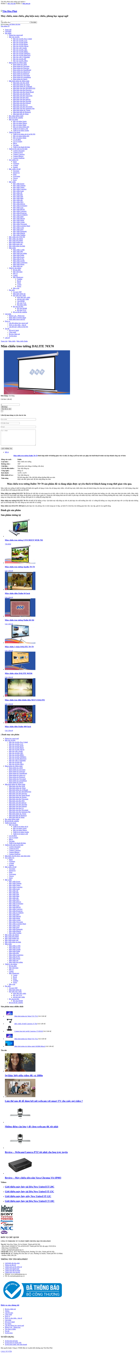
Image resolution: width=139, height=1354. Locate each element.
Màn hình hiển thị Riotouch (22, 112)
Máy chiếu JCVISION (20, 215)
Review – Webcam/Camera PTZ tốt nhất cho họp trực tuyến (36, 1152)
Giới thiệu (8, 31)
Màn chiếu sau (17, 266)
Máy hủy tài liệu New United (22, 39)
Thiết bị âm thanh (14, 132)
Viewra (15, 178)
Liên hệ (7, 338)
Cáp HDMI (21, 301)
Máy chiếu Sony (18, 229)
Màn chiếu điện (18, 251)
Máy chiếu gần (18, 200)
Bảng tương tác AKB (20, 64)
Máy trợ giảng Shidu (19, 125)
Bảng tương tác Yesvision (21, 66)
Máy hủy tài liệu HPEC (20, 51)
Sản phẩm (8, 33)
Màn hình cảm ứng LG (20, 105)
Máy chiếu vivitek (19, 222)
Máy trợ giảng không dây (21, 127)
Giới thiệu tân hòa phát (12, 1263)
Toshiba (19, 279)
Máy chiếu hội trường (16, 240)
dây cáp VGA (21, 303)
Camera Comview (19, 154)
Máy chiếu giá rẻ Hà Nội (17, 237)
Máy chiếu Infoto (18, 220)
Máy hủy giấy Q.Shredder (21, 57)
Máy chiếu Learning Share (21, 226)
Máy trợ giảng (13, 119)
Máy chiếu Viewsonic (20, 224)
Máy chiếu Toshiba (19, 235)
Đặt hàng (4, 407)
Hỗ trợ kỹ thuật (14, 330)
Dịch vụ (7, 321)
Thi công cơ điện (10, 1329)
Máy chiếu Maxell (19, 218)
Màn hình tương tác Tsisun (21, 110)
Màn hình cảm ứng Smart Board (23, 92)
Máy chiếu (12, 182)
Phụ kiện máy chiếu (19, 295)
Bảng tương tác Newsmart (21, 75)
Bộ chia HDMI (22, 308)
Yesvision (16, 171)
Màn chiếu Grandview (20, 262)
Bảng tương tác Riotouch (21, 73)
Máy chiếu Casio (18, 228)
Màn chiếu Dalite (18, 255)
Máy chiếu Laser (18, 191)
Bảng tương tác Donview (21, 68)
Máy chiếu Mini (18, 198)
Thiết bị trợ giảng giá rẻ (20, 826)
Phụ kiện (12, 290)
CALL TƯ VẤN (6, 1351)
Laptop (15, 275)
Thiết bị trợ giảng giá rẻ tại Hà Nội (24, 134)
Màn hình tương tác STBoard (22, 86)
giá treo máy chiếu (23, 299)
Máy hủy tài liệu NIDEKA (21, 53)
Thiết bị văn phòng (15, 268)
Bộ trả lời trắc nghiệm (16, 118)
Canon (19, 284)
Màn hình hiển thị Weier (21, 114)
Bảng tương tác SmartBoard (22, 70)
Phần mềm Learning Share (17, 317)
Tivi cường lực (13, 160)
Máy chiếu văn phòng (16, 239)
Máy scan (16, 288)
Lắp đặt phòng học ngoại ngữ (18, 323)
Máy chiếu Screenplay (20, 206)
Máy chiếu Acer (18, 207)
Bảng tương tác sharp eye (17, 775)
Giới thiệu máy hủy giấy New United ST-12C (28, 1196)
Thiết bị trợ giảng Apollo (21, 130)
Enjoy (15, 180)
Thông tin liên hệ (10, 1265)
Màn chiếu (12, 248)
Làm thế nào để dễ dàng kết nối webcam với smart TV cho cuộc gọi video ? (44, 1101)
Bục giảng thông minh (16, 116)
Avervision (16, 176)
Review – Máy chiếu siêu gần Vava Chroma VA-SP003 (33, 1177)
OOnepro (16, 163)
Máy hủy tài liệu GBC (20, 50)
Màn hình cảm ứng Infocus (21, 99)
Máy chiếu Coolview (20, 211)
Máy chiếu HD (18, 195)
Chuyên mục (9, 1313)
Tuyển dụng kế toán (11, 1341)
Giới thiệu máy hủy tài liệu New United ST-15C (29, 1191)
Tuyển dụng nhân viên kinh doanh (16, 1344)
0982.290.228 (26, 3)
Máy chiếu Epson (18, 184)
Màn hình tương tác (19, 294)
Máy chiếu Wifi (18, 196)
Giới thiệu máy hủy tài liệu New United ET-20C (29, 1186)
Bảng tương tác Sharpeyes (21, 72)
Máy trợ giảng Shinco (20, 123)
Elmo (14, 174)
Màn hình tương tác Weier (21, 84)
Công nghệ (12, 332)
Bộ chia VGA (21, 310)
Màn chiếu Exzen (18, 257)
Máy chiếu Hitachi (19, 233)
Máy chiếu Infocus (19, 204)
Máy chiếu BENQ (19, 209)
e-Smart (15, 165)
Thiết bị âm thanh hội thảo (21, 147)
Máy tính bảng (17, 272)
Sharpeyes (16, 173)
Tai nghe (16, 145)
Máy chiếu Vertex (18, 187)
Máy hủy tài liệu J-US (20, 40)
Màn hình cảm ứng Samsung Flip (23, 108)
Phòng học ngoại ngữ (16, 35)
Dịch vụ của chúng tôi (10, 1305)
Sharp (15, 162)
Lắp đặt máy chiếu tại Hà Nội (18, 327)
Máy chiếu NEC (18, 202)
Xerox (19, 286)
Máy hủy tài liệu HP (19, 59)
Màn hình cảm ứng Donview (22, 90)
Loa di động (17, 140)
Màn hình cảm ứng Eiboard (22, 103)
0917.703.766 (12, 3)
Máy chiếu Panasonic (20, 231)
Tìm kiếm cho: (5, 22)
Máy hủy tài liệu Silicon (20, 46)
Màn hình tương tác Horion (18, 797)
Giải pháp (8, 314)
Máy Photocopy (18, 277)
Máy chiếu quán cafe (15, 244)
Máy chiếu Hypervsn (20, 213)
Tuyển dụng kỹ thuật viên (13, 1343)
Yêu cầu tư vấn (6, 409)
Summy (15, 167)
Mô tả (7, 452)
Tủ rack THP (17, 292)
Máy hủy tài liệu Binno (20, 44)
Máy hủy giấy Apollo (20, 48)
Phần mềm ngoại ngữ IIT (17, 319)
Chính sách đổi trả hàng (12, 1270)
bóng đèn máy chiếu (23, 297)
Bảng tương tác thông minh (18, 62)
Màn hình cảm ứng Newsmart (22, 107)
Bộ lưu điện (17, 270)
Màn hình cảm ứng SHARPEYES (24, 88)
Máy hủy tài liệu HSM (20, 42)
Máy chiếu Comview (20, 189)
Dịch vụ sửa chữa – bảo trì (17, 325)
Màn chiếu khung (18, 264)
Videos (7, 1311)
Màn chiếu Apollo (19, 261)
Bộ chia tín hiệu (18, 306)
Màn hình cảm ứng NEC (21, 97)
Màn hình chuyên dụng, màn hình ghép (17, 856)
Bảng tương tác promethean (22, 77)
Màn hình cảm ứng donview (18, 793)
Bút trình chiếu (22, 305)
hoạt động (8, 1324)
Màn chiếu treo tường (20, 253)
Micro (15, 143)
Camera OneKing (18, 158)
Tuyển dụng (13, 336)
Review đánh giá (14, 334)
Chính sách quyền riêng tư (13, 1267)
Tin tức (7, 328)
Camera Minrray (18, 156)
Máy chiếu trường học (16, 242)
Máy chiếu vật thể (14, 169)
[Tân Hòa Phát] (9, 11)
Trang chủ (8, 29)
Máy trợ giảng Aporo (20, 121)
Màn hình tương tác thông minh (19, 81)
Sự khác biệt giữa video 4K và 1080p (24, 1075)
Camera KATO (18, 152)
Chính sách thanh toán (12, 1269)
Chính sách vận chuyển (12, 1272)
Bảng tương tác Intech (20, 79)
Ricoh (19, 281)
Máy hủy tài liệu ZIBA (20, 61)
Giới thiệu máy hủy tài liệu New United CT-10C (29, 1201)
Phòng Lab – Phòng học (17, 316)
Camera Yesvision (19, 151)
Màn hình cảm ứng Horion (21, 94)
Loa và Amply (17, 141)
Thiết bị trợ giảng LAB (20, 129)
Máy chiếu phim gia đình (17, 246)
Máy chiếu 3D (17, 193)
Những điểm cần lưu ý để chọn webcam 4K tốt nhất (31, 1126)
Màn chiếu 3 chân (19, 250)
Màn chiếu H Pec (18, 259)
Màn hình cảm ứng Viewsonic (22, 95)
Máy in (15, 273)
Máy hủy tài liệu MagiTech (21, 55)
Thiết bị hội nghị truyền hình (18, 149)
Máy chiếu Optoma (19, 185)
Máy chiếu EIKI (18, 217)
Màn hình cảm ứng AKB (21, 83)
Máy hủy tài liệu (14, 37)
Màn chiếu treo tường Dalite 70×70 (25, 455)
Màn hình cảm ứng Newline (22, 101)
